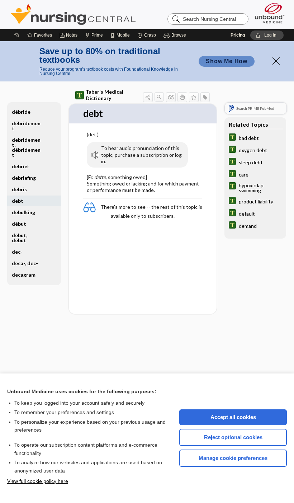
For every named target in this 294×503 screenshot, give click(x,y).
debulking (23, 212)
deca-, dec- (25, 263)
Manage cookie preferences (233, 458)
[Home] (16, 35)
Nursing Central (100, 14)
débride (21, 112)
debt (17, 201)
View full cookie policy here (37, 481)
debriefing (24, 178)
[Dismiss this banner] (276, 61)
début (19, 224)
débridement (26, 125)
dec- (17, 252)
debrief (20, 166)
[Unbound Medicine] (269, 13)
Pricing (238, 35)
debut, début (19, 237)
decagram (23, 275)
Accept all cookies (233, 417)
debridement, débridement (26, 147)
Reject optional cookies (233, 437)
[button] (175, 35)
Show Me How (226, 61)
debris (19, 189)
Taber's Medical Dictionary (104, 95)
